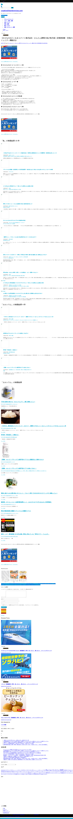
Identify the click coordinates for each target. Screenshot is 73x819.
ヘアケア (13, 461)
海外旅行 (31, 774)
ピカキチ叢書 (3, 724)
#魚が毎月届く (45, 43)
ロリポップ (12, 774)
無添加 (13, 223)
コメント (3, 597)
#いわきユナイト (11, 43)
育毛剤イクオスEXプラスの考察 (15, 285)
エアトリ (40, 771)
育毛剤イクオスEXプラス (41, 470)
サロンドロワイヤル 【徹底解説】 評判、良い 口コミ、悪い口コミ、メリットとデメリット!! (22, 717)
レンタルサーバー (6, 774)
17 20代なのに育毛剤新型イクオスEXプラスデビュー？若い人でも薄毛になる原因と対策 (23, 283)
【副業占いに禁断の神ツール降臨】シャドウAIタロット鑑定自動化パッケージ (18, 756)
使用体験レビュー (12, 369)
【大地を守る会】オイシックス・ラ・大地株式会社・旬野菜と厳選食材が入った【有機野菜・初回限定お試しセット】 (30, 153)
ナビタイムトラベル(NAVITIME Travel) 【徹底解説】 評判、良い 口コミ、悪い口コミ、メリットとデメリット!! (26, 650)
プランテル (11, 171)
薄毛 (20, 189)
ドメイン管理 (46, 772)
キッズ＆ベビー (14, 404)
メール (3, 601)
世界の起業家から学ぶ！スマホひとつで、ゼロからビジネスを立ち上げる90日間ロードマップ (21, 751)
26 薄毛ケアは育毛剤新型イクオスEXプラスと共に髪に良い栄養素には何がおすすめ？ (22, 293)
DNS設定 (14, 771)
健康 (16, 774)
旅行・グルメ (7, 25)
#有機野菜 (22, 156)
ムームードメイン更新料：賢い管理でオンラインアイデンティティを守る (17, 749)
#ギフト (20, 770)
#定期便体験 (39, 43)
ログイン (5, 809)
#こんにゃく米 (23, 320)
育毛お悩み (18, 275)
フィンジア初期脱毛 (61, 772)
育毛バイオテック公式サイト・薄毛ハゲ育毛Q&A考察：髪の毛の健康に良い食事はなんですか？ (25, 254)
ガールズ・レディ (14, 513)
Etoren (18, 771)
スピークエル (60, 771)
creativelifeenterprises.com (12, 10)
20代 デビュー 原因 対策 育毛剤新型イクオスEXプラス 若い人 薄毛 (16, 286)
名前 (2, 599)
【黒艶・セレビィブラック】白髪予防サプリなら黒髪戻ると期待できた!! (22, 459)
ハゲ (7, 275)
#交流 (35, 43)
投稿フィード (5, 810)
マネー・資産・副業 (8, 20)
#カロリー (18, 320)
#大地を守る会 (13, 156)
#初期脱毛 (66, 770)
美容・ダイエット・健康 (9, 27)
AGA (12, 536)
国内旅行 (24, 774)
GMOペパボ (22, 771)
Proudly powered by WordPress (19, 814)
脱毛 (22, 275)
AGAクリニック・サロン (13, 256)
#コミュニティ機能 (30, 43)
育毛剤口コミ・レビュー (20, 222)
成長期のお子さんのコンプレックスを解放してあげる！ (16, 333)
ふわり (27, 771)
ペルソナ (10, 275)
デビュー (7, 189)
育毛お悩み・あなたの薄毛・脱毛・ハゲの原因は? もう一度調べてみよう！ (20, 272)
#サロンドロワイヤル (28, 770)
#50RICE (5, 320)
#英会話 (71, 770)
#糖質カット (35, 320)
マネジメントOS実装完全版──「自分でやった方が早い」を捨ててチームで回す (18, 743)
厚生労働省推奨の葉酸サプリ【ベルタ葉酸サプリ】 (16, 511)
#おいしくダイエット (11, 320)
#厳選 (9, 156)
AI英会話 (8, 771)
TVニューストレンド (8, 19)
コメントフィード (6, 811)
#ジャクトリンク (29, 320)
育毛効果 (8, 207)
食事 (9, 258)
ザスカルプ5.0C (12, 222)
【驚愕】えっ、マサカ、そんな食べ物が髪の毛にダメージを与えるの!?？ (19, 237)
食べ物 (8, 240)
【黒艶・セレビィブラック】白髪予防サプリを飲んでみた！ (17, 367)
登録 (4, 808)
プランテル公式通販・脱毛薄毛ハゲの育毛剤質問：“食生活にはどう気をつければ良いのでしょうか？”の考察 (28, 169)
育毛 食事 (11, 239)
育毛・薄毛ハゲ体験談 (22, 369)
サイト (2, 603)
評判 (39, 774)
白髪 (4, 370)
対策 (12, 189)
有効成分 (5, 353)
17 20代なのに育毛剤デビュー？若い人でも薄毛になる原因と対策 (18, 186)
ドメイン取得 (28, 772)
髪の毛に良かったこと (13, 206)
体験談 (4, 207)
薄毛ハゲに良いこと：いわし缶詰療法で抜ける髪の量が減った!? (17, 204)
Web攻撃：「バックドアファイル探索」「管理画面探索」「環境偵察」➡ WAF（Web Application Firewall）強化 (24, 755)
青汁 (17, 495)
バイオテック (21, 256)
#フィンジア (42, 770)
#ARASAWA (3, 770)
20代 (4, 189)
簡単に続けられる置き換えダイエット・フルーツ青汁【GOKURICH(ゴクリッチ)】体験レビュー (29, 493)
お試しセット (29, 156)
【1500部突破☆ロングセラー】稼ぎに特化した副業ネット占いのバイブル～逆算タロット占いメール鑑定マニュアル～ (26, 741)
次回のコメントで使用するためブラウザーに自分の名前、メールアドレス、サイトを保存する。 (20, 605)
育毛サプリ (29, 369)
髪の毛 (12, 258)
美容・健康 (6, 23)
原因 (10, 189)
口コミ (11, 223)
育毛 (10, 188)
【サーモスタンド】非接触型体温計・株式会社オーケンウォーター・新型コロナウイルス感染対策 (22, 752)
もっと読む (3, 408)
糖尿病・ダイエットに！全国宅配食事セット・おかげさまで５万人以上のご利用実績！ (26, 502)
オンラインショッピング (52, 771)
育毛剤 (14, 189)
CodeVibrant (36, 814)
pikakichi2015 (8, 404)
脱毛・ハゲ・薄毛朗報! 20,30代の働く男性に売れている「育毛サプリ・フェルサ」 (25, 534)
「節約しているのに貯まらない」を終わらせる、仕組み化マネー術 (16, 740)
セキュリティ (68, 771)
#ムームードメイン (54, 770)
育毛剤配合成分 (12, 352)
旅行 (27, 774)
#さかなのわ (23, 43)
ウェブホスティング (33, 771)
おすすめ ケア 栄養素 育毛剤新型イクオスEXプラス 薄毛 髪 (14, 296)
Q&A (10, 274)
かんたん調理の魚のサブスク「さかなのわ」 (9, 61)
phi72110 (3, 43)
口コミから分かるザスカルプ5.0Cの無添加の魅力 (14, 220)
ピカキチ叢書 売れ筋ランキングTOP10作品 (11, 816)
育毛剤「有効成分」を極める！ (10, 350)
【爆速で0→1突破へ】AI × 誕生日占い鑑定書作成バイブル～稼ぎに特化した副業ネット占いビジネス (22, 742)
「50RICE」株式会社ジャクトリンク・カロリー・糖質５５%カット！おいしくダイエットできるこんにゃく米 (28, 316)
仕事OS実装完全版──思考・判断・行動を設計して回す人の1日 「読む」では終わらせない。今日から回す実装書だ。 (25, 744)
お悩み (4, 275)
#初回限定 (5, 156)
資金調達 (42, 774)
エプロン (45, 771)
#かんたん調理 (18, 43)
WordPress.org (6, 812)
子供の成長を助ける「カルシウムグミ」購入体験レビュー (18, 402)
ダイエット (13, 495)
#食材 (25, 156)
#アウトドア (9, 770)
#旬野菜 (18, 156)
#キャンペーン (15, 770)
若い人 (17, 189)
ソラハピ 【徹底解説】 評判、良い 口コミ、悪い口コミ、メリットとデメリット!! (19, 684)
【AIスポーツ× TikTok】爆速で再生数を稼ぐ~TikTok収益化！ (14, 757)
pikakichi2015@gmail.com (11, 470)
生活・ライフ (7, 22)
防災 (46, 774)
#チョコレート (36, 770)
